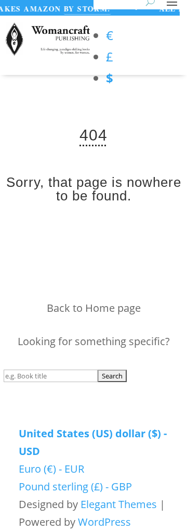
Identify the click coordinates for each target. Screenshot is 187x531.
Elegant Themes (119, 504)
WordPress (104, 522)
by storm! (85, 8)
